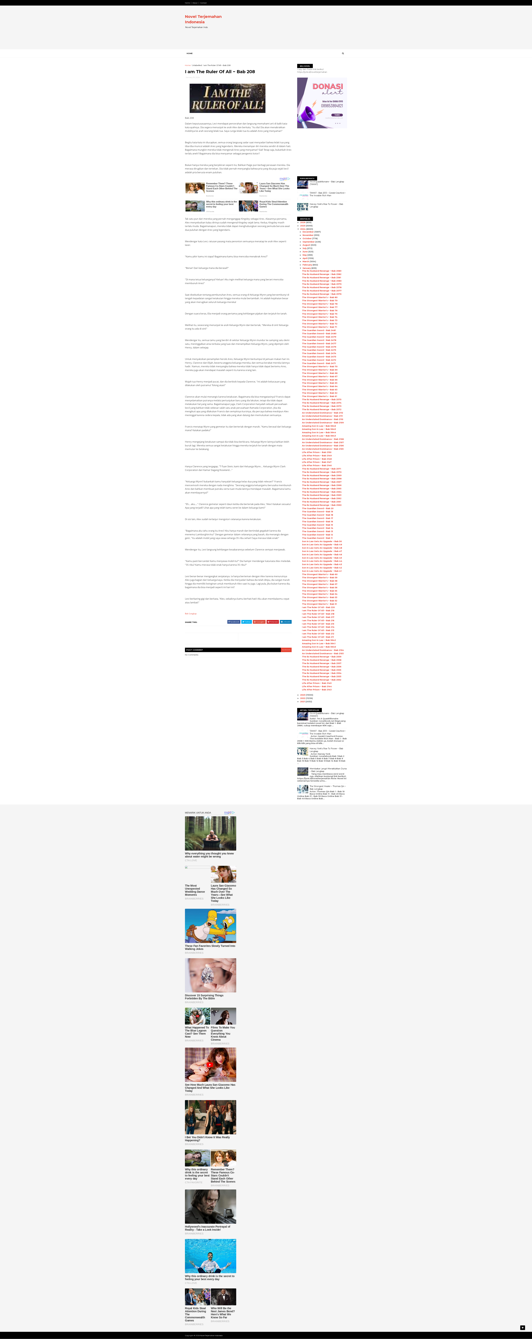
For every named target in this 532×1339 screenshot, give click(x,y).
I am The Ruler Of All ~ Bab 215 (318, 624)
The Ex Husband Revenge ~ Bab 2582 (321, 274)
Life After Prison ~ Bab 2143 (317, 689)
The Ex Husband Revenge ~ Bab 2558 (321, 660)
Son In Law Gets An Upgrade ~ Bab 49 (322, 544)
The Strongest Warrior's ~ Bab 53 (319, 597)
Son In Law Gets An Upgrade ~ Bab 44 (322, 561)
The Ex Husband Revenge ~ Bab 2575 (321, 399)
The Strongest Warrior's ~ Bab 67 (319, 376)
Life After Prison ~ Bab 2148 (317, 459)
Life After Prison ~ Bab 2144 (317, 686)
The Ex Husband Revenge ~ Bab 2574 (322, 403)
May (305, 255)
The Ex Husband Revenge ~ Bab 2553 (321, 676)
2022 (303, 698)
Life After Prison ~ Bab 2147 (317, 462)
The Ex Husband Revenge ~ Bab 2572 (321, 409)
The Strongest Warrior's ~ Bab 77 (319, 307)
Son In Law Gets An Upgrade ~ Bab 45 (322, 558)
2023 (303, 695)
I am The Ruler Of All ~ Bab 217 (318, 617)
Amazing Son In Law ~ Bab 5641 (318, 643)
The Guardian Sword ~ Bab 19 (317, 511)
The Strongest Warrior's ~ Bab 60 (319, 574)
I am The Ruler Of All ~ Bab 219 (318, 610)
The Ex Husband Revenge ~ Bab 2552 (321, 680)
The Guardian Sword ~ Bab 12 (317, 534)
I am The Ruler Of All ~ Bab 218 (318, 614)
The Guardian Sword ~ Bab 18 (317, 515)
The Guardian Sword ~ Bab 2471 (319, 363)
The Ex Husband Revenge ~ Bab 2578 (322, 287)
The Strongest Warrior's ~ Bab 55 (319, 591)
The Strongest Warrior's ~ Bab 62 (319, 393)
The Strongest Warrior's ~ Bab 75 (319, 314)
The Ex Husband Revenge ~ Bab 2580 (322, 281)
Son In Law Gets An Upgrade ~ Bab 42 (322, 567)
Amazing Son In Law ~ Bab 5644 (319, 432)
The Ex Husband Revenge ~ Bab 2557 (321, 663)
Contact (203, 3)
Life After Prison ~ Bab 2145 (317, 683)
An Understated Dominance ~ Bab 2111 (322, 416)
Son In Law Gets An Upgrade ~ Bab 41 (322, 571)
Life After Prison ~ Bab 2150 (316, 452)
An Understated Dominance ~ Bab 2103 (323, 653)
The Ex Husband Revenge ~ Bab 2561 (321, 502)
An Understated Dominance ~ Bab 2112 (322, 413)
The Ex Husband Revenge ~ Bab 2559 (321, 656)
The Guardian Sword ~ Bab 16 (317, 521)
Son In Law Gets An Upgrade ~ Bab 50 (322, 541)
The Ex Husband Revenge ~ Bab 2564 (322, 492)
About (195, 3)
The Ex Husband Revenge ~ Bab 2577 (322, 290)
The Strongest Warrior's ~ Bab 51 (319, 604)
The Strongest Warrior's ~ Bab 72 (319, 323)
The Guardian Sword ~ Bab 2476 (319, 347)
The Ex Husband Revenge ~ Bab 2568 (322, 478)
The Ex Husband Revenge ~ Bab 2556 (321, 666)
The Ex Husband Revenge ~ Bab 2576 (322, 294)
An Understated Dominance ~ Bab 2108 (323, 439)
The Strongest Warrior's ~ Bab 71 (319, 327)
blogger (286, 650)
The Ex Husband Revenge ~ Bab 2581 (321, 277)
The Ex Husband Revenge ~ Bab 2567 (322, 482)
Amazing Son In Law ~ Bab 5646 (319, 426)
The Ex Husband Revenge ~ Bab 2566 (322, 485)
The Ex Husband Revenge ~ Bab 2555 (321, 670)
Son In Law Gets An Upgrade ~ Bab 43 (322, 564)
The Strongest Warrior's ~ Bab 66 (319, 380)
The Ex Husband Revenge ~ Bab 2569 (322, 475)
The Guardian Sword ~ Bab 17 (317, 518)
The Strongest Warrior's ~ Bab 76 (319, 310)
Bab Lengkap (191, 613)
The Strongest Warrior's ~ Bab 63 (319, 389)
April (305, 258)
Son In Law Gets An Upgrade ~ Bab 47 (322, 551)
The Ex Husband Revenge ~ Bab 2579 (322, 284)
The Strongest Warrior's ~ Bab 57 (319, 584)
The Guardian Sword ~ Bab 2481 (319, 330)
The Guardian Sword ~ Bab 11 (317, 538)
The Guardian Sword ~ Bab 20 (317, 508)
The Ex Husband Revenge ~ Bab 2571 (321, 469)
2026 (303, 222)
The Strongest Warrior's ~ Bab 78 (319, 304)
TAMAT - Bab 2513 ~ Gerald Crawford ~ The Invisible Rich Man (328, 194)
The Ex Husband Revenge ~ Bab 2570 (322, 472)
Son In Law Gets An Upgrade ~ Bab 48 (322, 548)
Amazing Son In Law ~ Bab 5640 (319, 647)
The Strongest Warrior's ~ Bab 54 (319, 594)
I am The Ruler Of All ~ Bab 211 (318, 637)
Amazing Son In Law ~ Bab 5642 (319, 640)
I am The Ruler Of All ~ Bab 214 (318, 627)
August (307, 245)
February (308, 265)
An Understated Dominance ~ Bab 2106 (323, 445)
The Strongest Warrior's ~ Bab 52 (319, 600)
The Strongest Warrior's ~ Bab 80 (319, 297)
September (309, 242)
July (305, 248)
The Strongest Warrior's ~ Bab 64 (320, 386)
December (308, 232)
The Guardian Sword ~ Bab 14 (317, 528)
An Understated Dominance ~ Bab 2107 (323, 442)
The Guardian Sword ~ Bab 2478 (319, 340)
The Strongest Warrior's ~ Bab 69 (319, 370)
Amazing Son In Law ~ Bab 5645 (319, 429)
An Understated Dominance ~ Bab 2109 (323, 422)
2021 (302, 701)
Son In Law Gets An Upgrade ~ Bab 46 (322, 554)
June (305, 251)
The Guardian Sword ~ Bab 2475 (319, 350)
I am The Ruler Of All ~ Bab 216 (318, 620)
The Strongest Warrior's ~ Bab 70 (319, 366)
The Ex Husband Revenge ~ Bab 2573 (321, 406)
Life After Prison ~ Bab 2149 (317, 455)
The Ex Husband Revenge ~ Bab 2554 (322, 673)
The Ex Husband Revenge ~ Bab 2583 (321, 271)
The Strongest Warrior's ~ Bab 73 (319, 320)
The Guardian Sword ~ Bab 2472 (319, 360)
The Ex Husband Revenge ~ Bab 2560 (322, 505)
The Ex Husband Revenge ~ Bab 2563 (321, 495)
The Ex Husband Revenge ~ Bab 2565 (321, 488)
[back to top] (522, 1327)
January (307, 268)
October (307, 238)
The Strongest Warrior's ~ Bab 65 (319, 383)
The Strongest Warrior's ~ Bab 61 (319, 396)
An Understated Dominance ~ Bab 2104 (323, 650)
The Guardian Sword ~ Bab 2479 (319, 337)
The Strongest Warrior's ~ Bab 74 (319, 317)
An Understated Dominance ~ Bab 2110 (322, 419)
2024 (303, 229)
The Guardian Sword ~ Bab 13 (317, 531)
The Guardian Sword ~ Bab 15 (317, 525)
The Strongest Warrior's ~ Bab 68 (319, 373)
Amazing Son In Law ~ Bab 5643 (319, 436)
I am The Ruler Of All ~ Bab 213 (318, 630)
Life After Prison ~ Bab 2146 (317, 465)
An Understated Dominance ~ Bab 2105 (323, 449)
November (308, 235)
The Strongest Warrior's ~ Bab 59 (319, 577)
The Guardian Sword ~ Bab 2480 (319, 333)
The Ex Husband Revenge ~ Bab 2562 (321, 498)
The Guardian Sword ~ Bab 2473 (319, 356)
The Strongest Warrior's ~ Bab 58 (319, 581)
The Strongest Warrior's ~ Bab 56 (319, 587)
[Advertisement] (296, 29)
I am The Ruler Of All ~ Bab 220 (318, 607)
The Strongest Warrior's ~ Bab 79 (319, 300)
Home (187, 3)
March (306, 261)
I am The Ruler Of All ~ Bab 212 (318, 633)
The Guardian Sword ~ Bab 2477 (319, 343)
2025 (303, 225)
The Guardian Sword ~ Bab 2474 (319, 353)
